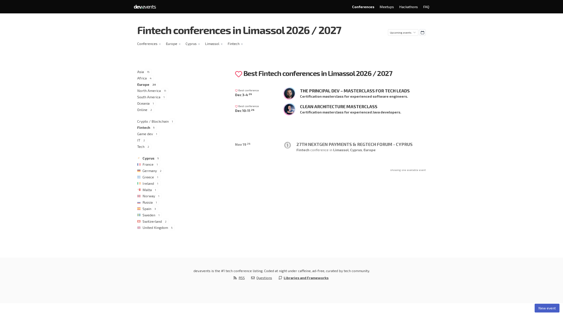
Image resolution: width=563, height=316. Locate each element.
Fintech (233, 43)
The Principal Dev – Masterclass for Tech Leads (355, 90)
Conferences (363, 7)
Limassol (212, 43)
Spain (147, 208)
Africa (142, 78)
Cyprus (191, 43)
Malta (147, 190)
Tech (140, 146)
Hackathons (408, 7)
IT (138, 140)
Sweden (149, 215)
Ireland (148, 183)
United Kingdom (155, 227)
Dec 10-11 (244, 110)
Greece (148, 177)
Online (142, 110)
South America (148, 97)
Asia (140, 72)
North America (149, 90)
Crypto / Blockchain (153, 121)
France (148, 164)
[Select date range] (422, 32)
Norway (149, 196)
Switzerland (152, 221)
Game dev (145, 134)
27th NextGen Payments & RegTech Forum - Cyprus (354, 144)
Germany (150, 171)
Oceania (143, 103)
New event (547, 308)
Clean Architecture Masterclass (338, 106)
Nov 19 (242, 144)
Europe (171, 43)
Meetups (387, 7)
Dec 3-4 (243, 95)
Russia (148, 202)
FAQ (426, 7)
